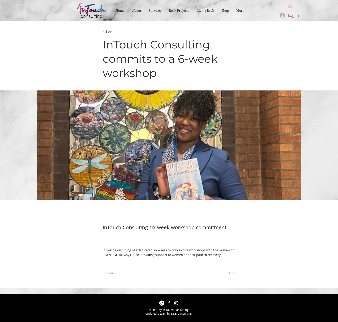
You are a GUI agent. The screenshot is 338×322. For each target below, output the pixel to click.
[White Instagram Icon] (176, 303)
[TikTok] (161, 303)
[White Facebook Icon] (169, 303)
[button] (290, 5)
